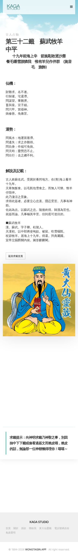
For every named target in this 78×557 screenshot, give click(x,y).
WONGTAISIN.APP (35, 549)
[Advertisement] (39, 388)
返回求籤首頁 (15, 256)
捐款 (23, 528)
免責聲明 (11, 532)
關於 (15, 528)
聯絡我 (32, 528)
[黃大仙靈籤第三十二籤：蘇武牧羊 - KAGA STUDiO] (13, 7)
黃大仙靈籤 (45, 528)
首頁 (8, 528)
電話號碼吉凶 (61, 528)
